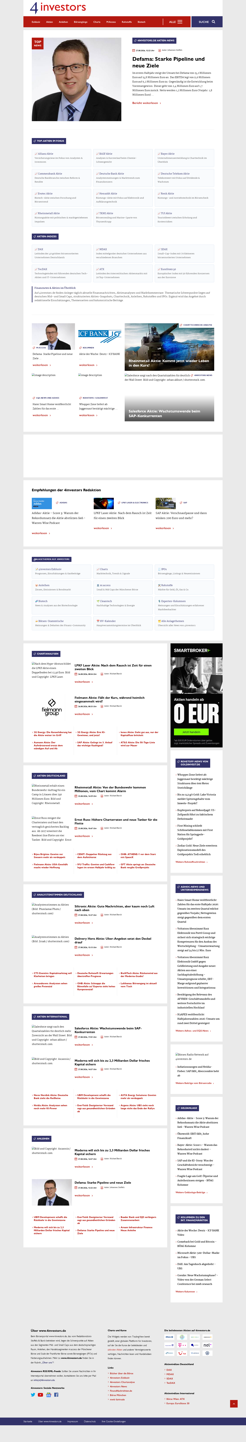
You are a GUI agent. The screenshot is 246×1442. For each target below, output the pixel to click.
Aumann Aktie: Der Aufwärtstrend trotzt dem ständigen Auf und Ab (48, 745)
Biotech (141, 21)
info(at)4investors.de (44, 1380)
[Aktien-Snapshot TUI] (182, 1353)
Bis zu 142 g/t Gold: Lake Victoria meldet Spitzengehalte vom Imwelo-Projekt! (196, 799)
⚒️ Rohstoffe (173, 587)
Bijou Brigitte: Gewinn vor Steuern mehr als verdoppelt (49, 856)
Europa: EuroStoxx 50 (178, 1403)
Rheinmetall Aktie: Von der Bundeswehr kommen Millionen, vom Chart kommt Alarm (110, 789)
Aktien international (52, 1016)
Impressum (72, 1421)
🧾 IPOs (179, 571)
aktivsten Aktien (115, 1349)
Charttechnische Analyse (197, 325)
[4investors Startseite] (57, 8)
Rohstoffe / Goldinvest (95, 398)
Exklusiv (36, 21)
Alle (172, 22)
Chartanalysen (47, 653)
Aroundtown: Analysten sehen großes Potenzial (50, 985)
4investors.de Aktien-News (156, 40)
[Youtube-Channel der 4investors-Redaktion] (40, 1395)
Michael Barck (116, 673)
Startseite (27, 1421)
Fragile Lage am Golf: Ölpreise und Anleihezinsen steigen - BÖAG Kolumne (197, 1180)
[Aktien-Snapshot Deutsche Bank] (169, 1345)
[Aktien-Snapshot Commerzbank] (207, 1337)
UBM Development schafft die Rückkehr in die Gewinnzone (94, 1097)
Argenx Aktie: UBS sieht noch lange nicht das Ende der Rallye (138, 1107)
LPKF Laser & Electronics (134, 503)
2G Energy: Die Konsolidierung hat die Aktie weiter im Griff (53, 734)
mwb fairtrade (117, 1399)
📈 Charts (113, 571)
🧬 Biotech (56, 603)
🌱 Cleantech (116, 603)
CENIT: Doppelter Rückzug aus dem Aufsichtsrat (94, 856)
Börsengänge (80, 21)
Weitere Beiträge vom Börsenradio (194, 1083)
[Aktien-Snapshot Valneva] (195, 1353)
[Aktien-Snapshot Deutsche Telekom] (182, 1345)
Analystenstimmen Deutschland (59, 894)
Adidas (63, 503)
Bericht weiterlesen (145, 103)
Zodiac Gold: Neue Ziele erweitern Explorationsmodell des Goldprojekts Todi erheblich (197, 850)
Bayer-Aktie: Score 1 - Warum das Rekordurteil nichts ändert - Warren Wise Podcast (197, 1149)
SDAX (176, 253)
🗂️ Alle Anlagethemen (176, 623)
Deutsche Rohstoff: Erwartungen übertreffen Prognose (95, 975)
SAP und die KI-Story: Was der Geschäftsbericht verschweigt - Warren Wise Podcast (195, 1165)
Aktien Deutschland (51, 775)
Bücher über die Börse (121, 1373)
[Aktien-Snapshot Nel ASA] (207, 1345)
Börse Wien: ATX (176, 1399)
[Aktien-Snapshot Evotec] (195, 1345)
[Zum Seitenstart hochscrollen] (234, 1404)
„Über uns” (47, 1362)
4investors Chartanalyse (122, 1382)
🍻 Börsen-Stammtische (60, 623)
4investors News (203, 375)
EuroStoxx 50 (184, 273)
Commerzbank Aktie (57, 178)
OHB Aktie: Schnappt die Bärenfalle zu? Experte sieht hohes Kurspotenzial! (96, 986)
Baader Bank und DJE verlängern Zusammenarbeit (138, 1219)
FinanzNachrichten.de (121, 1390)
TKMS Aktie (116, 217)
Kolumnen (88, 348)
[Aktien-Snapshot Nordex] (169, 1353)
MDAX (121, 253)
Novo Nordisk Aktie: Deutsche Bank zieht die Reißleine (51, 1097)
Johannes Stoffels (175, 50)
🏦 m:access (117, 587)
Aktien (49, 21)
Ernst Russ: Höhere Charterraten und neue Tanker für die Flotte (116, 821)
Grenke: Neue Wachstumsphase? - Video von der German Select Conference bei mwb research (197, 1280)
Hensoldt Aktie (120, 198)
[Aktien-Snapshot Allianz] (169, 1337)
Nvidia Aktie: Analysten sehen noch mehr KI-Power (50, 1107)
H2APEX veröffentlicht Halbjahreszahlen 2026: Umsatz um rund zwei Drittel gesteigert (198, 1019)
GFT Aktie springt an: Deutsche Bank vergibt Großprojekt (138, 866)
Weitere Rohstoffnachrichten (190, 861)
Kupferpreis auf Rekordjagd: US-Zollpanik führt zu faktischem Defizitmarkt (196, 814)
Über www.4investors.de (49, 1421)
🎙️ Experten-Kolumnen (181, 605)
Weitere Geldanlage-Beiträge (190, 1192)
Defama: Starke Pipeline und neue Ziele (103, 1182)
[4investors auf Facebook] (56, 1395)
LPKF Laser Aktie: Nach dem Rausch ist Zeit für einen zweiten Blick (113, 667)
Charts (96, 21)
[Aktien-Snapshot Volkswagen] (207, 1353)
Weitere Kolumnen (185, 1291)
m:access (111, 21)
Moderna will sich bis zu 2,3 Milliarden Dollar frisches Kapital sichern (112, 1062)
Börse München (118, 1395)
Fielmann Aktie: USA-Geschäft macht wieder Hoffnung (51, 866)
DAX (56, 253)
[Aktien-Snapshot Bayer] (182, 1337)
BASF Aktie (116, 158)
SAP (185, 503)
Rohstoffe (127, 21)
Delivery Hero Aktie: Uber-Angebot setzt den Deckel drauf (113, 940)
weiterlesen (40, 365)
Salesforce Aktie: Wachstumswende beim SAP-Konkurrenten (108, 1030)
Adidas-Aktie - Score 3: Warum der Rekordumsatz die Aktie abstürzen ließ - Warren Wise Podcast (197, 1122)
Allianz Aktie (59, 158)
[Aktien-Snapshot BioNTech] (195, 1337)
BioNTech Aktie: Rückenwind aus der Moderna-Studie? (139, 975)
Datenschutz (90, 1421)
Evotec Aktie (55, 198)
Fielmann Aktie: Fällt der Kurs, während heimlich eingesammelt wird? (110, 699)
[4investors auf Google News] (49, 1395)
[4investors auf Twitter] (33, 1395)
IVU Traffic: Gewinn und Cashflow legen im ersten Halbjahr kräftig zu (96, 866)
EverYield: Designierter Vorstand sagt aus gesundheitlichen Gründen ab (96, 1108)
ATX (121, 273)
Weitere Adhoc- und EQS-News (192, 1030)
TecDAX (61, 273)
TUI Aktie (177, 217)
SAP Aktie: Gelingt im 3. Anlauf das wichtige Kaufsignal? (94, 744)
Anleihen (63, 21)
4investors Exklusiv (120, 1377)
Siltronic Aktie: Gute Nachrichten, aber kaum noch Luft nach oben (114, 908)
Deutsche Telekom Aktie (179, 178)
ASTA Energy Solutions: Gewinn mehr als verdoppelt (138, 1097)
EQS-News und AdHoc (47, 398)
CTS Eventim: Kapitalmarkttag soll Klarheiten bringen (53, 975)
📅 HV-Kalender (119, 623)
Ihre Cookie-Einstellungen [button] (114, 1421)
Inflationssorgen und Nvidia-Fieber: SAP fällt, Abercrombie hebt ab (198, 1071)
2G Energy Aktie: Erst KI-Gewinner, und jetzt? (91, 734)
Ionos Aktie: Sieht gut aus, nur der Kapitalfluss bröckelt (139, 734)
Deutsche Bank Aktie (118, 178)
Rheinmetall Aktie (61, 217)
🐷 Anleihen (53, 587)
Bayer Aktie (182, 158)
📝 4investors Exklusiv (57, 571)
